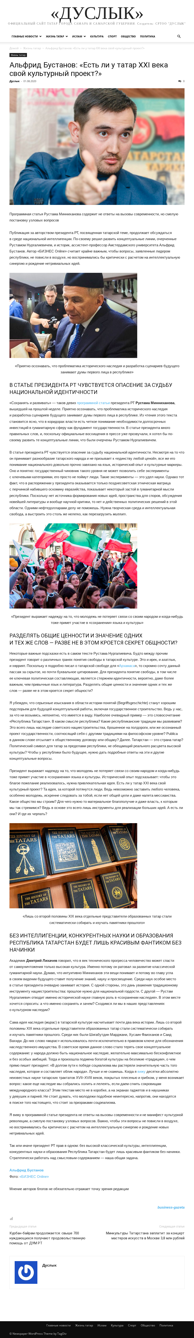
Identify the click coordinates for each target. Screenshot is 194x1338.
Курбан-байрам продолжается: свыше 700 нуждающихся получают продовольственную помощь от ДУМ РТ (47, 1238)
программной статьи (93, 403)
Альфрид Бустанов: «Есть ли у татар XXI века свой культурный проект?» (88, 69)
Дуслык (14, 81)
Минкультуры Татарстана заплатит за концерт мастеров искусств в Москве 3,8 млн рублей (145, 1235)
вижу (141, 1071)
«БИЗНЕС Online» (34, 1177)
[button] (179, 36)
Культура (97, 36)
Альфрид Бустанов (26, 1170)
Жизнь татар (55, 36)
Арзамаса (127, 666)
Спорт (112, 36)
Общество (128, 36)
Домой (14, 48)
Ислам (77, 36)
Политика (147, 36)
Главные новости (25, 36)
